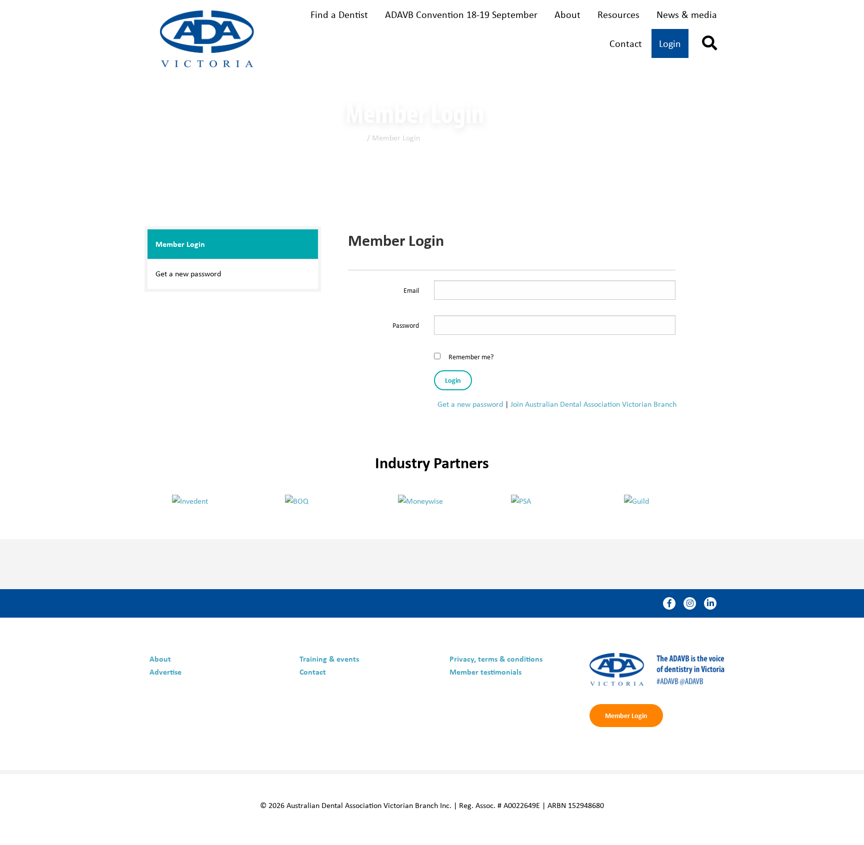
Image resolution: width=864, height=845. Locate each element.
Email (411, 290)
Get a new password (188, 273)
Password (405, 325)
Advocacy (560, 44)
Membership (332, 44)
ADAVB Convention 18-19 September (461, 14)
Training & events (451, 44)
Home (355, 137)
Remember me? (471, 356)
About (567, 14)
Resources (619, 14)
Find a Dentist (339, 14)
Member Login (180, 243)
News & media (686, 14)
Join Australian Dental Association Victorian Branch (593, 403)
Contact (626, 43)
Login (670, 43)
